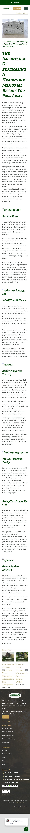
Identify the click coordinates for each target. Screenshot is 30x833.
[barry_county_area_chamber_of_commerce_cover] (10, 786)
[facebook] (3, 721)
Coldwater (12, 703)
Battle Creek (20, 703)
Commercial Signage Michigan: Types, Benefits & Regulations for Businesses (8, 674)
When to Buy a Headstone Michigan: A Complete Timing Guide (21, 673)
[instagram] (9, 721)
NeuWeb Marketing (20, 802)
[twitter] (6, 721)
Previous (19, 13)
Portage (4, 706)
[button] (3, 670)
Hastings (5, 703)
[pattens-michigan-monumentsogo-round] (6, 7)
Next (24, 13)
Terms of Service (23, 806)
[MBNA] (6, 789)
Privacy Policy (16, 806)
